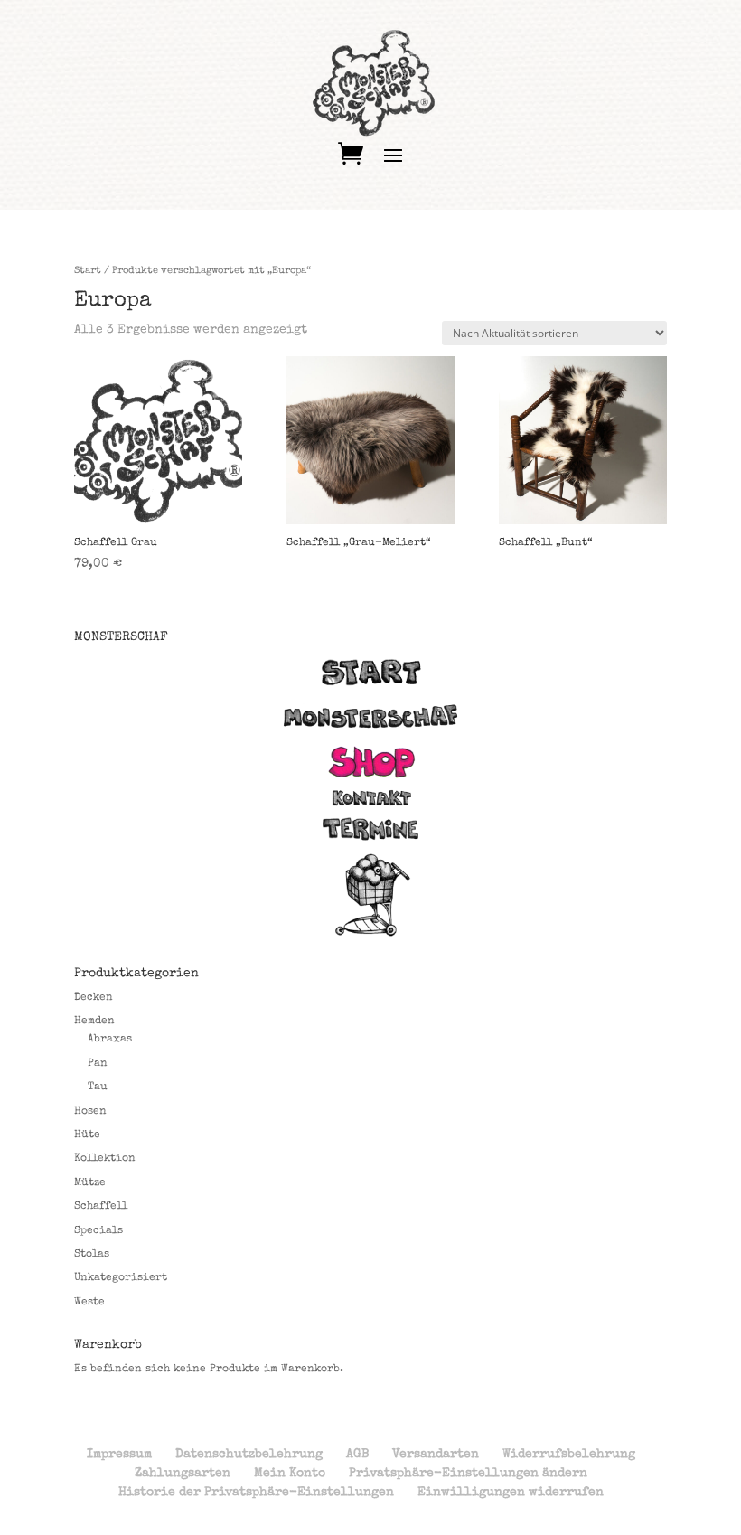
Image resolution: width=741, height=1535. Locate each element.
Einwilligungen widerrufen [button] (510, 1492)
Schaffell (100, 1206)
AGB (357, 1454)
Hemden (94, 1021)
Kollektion (105, 1159)
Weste (89, 1302)
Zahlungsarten (182, 1473)
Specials (98, 1231)
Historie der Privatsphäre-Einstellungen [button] (256, 1492)
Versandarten (435, 1454)
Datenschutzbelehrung (249, 1454)
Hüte (87, 1135)
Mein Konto (289, 1473)
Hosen (90, 1112)
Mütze (90, 1183)
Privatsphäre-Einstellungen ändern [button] (468, 1473)
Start (87, 271)
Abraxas (110, 1039)
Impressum (119, 1454)
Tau (98, 1087)
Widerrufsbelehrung (568, 1454)
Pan (98, 1064)
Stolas (91, 1254)
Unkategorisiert (120, 1278)
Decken (93, 998)
